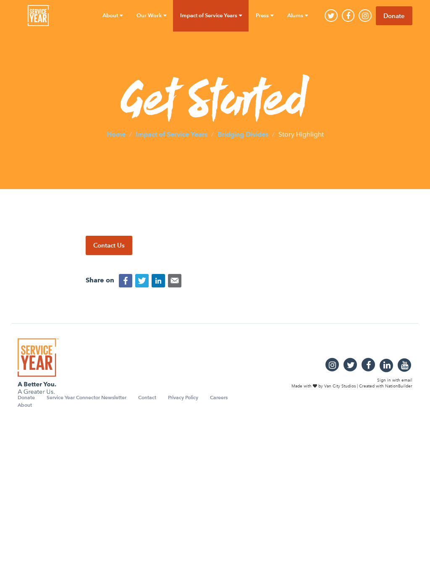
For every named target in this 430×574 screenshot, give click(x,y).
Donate (394, 16)
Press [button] (263, 15)
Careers (219, 397)
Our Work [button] (149, 15)
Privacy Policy (183, 397)
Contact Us (109, 245)
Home (116, 134)
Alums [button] (295, 15)
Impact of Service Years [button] (209, 15)
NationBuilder (398, 386)
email (406, 380)
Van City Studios (340, 386)
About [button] (110, 15)
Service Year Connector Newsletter (86, 397)
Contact (147, 397)
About (25, 405)
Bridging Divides (243, 134)
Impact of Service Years (171, 134)
